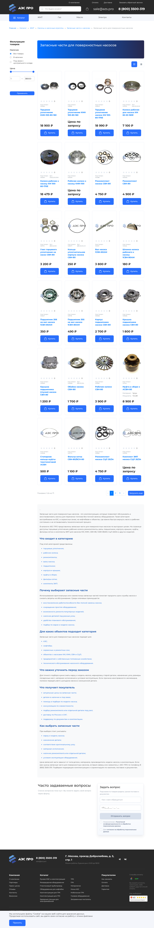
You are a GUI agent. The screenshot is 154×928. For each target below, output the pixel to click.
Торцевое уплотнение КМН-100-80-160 (48, 112)
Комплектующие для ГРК (50, 896)
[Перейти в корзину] (87, 9)
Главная (12, 28)
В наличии (18, 57)
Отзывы (12, 889)
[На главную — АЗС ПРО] (22, 8)
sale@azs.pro (41, 861)
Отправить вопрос (120, 816)
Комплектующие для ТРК (50, 893)
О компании (74, 2)
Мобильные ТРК (77, 893)
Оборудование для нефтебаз (52, 889)
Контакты (127, 17)
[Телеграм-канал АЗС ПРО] (119, 859)
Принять (17, 923)
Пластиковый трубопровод (51, 886)
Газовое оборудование (80, 896)
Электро (102, 17)
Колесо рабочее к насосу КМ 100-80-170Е (49, 183)
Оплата (95, 2)
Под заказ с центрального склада (22, 62)
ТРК (72, 879)
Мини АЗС (75, 889)
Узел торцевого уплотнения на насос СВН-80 (48, 252)
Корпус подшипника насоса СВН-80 (103, 322)
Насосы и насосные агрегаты (51, 28)
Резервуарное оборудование (52, 882)
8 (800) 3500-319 (46, 858)
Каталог (23, 28)
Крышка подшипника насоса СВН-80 (130, 322)
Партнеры (13, 882)
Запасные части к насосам (78, 28)
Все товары (18, 54)
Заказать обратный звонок (131, 2)
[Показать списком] (141, 64)
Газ (59, 17)
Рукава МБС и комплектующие (52, 879)
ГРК (72, 882)
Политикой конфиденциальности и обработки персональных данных (117, 824)
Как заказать (107, 879)
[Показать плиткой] (134, 64)
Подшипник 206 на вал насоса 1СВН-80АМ (48, 322)
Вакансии (13, 896)
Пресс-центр (14, 886)
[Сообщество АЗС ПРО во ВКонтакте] (125, 859)
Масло (80, 17)
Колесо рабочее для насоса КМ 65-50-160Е (131, 112)
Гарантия (105, 889)
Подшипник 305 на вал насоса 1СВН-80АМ (76, 322)
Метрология (76, 886)
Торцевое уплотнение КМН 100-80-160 (77, 112)
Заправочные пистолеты (81, 899)
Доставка (108, 2)
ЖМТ (40, 17)
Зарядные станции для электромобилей (49, 900)
